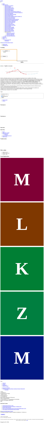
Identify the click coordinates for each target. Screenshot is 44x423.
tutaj (27, 420)
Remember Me (5, 96)
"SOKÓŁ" (2, 414)
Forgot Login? (5, 99)
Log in (3, 97)
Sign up (4, 100)
